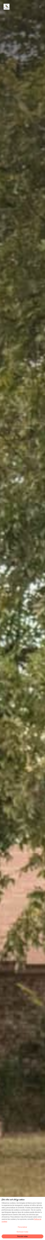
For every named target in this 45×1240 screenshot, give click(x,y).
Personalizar (22, 1227)
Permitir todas (22, 1236)
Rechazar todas (22, 1232)
